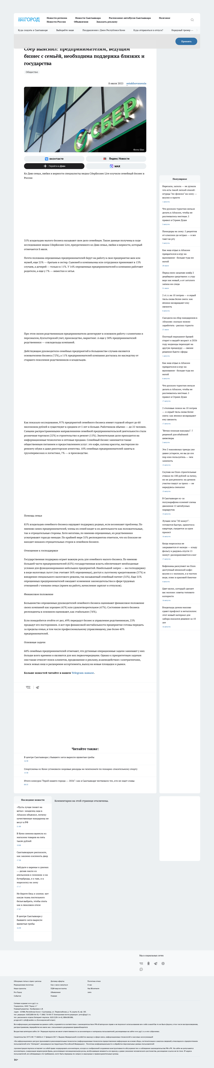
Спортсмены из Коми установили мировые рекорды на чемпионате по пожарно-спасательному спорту (80, 771)
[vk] (28, 687)
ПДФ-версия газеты (59, 988)
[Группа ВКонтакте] (54, 159)
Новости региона (57, 17)
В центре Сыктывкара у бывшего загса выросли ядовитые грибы (59, 759)
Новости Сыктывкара (88, 17)
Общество (32, 72)
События (17, 996)
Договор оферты (57, 981)
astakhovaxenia (136, 83)
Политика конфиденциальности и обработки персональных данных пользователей (120, 1044)
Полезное (164, 17)
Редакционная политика (23, 985)
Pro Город (18, 992)
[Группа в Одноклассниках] (148, 963)
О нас (89, 985)
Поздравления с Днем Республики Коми (104, 30)
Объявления (81, 21)
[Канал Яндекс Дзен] (54, 166)
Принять (186, 41)
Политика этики (94, 981)
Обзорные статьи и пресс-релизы (27, 981)
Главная (54, 996)
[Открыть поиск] (192, 20)
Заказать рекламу (106, 21)
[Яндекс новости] (116, 159)
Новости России (56, 21)
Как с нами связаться (59, 985)
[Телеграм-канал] (155, 963)
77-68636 (37, 1037)
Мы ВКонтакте (93, 988)
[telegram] (38, 687)
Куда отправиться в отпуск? (148, 30)
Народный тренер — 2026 (185, 30)
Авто (89, 992)
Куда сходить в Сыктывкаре (33, 30)
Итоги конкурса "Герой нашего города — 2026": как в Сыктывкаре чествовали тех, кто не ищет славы (79, 782)
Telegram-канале (83, 672)
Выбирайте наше (65, 30)
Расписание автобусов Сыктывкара (130, 17)
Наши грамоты (20, 988)
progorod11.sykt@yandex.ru (25, 1020)
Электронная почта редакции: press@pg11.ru (72, 1014)
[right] (197, 30)
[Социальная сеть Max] (116, 166)
